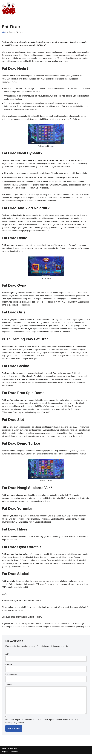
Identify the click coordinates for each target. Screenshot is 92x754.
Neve (4, 748)
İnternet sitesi (11, 675)
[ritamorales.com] (9, 8)
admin (4, 32)
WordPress (12, 748)
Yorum (8, 685)
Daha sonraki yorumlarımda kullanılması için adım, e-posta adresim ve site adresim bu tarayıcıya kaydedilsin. (41, 721)
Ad (7, 654)
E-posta (9, 664)
